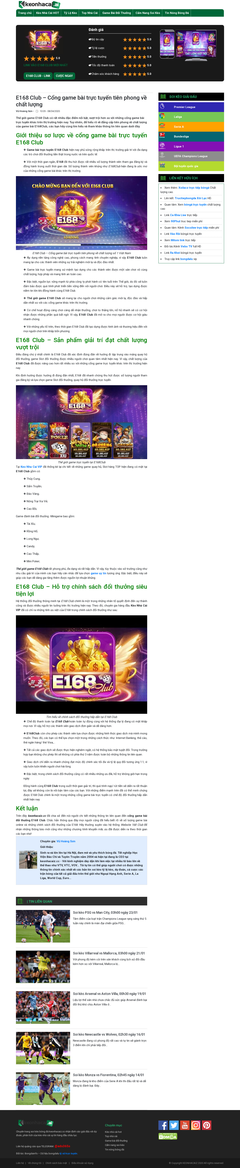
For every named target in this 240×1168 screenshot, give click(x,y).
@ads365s (62, 1146)
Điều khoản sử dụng (82, 1163)
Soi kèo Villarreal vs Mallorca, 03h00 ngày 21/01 (109, 953)
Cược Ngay (64, 76)
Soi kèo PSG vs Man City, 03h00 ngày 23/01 (105, 912)
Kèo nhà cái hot (113, 1131)
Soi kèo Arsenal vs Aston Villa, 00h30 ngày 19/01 (109, 994)
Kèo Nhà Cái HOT (47, 13)
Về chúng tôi (36, 1163)
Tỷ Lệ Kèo (70, 13)
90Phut (175, 221)
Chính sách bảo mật (58, 1163)
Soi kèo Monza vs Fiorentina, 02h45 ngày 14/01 (108, 1075)
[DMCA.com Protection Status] (167, 1136)
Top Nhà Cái (90, 13)
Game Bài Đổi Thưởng (116, 13)
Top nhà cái (111, 1136)
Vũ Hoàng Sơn (66, 841)
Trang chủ (25, 13)
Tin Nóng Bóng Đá (177, 13)
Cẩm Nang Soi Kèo (148, 13)
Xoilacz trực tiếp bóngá (193, 187)
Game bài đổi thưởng (116, 1140)
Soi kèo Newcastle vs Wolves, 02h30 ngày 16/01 (109, 1034)
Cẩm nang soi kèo (114, 1145)
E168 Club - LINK (38, 76)
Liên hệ (21, 1163)
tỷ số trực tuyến (68, 1153)
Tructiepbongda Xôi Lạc (191, 198)
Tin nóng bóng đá (114, 1149)
